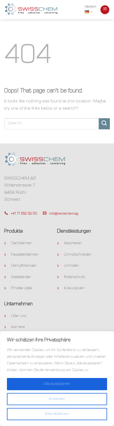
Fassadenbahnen (24, 255)
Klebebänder (21, 277)
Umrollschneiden (77, 255)
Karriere (18, 327)
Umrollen (71, 266)
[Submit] (104, 123)
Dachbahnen (21, 243)
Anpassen (57, 399)
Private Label (21, 288)
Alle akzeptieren (57, 384)
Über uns (18, 316)
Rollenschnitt (74, 277)
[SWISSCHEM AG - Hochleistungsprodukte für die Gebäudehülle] (31, 9)
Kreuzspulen (74, 288)
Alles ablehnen (57, 414)
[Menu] (104, 9)
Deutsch (90, 7)
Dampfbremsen (24, 266)
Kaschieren (73, 243)
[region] (57, 378)
